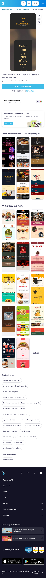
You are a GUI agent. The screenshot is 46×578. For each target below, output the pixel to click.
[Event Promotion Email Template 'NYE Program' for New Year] (8, 184)
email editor (20, 442)
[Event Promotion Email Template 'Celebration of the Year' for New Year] (37, 152)
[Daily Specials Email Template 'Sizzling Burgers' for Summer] (23, 225)
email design (25, 431)
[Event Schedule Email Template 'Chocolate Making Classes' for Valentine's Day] (37, 257)
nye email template (9, 420)
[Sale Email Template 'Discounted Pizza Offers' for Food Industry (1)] (23, 184)
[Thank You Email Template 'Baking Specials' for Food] (8, 257)
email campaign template (27, 437)
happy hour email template (30, 403)
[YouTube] (41, 473)
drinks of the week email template (15, 386)
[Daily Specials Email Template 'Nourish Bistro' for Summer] (23, 289)
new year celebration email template (15, 414)
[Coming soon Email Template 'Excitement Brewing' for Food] (8, 321)
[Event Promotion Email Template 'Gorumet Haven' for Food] (37, 225)
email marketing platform (12, 448)
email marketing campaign (30, 420)
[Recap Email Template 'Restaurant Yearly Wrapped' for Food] (37, 289)
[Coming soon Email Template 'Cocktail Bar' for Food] (23, 257)
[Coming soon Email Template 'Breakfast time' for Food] (8, 225)
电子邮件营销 (8, 460)
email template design (32, 425)
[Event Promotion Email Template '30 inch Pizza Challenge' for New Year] (23, 152)
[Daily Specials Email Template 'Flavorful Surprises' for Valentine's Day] (23, 353)
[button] (39, 16)
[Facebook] (21, 473)
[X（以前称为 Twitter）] (34, 473)
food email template (10, 403)
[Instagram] (28, 473)
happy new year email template (14, 409)
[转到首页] (2, 3)
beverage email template (11, 380)
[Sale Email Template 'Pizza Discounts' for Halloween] (8, 353)
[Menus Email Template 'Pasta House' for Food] (23, 321)
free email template (10, 431)
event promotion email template (14, 397)
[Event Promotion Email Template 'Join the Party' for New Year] (8, 152)
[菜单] (43, 3)
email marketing (8, 437)
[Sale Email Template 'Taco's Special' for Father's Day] (8, 289)
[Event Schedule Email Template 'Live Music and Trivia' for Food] (37, 184)
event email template (10, 392)
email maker (7, 442)
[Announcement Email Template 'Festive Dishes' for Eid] (37, 321)
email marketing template (12, 425)
